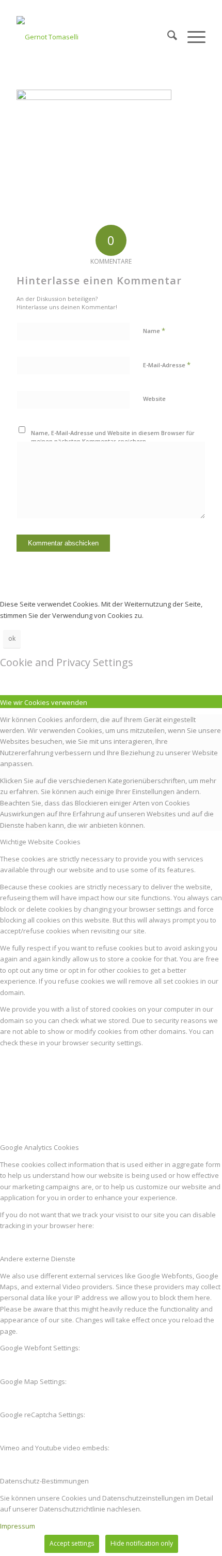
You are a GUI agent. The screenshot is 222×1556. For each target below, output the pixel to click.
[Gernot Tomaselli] (92, 36)
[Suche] (167, 36)
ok (11, 638)
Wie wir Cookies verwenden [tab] (43, 702)
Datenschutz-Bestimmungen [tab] (44, 1481)
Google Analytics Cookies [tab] (39, 1147)
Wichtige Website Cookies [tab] (40, 841)
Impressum (17, 1526)
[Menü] (191, 36)
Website (154, 398)
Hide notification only (141, 1543)
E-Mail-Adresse (167, 364)
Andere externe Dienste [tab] (37, 1258)
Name (154, 330)
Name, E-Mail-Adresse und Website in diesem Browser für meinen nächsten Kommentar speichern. (113, 437)
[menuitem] (167, 36)
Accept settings (72, 1543)
